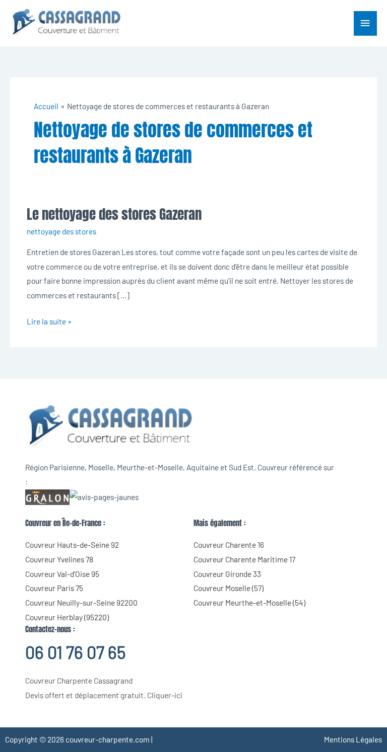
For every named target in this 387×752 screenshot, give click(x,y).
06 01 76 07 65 (75, 652)
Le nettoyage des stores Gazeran (114, 214)
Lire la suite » (49, 320)
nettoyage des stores (61, 231)
